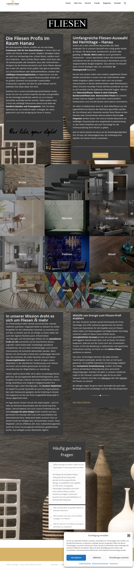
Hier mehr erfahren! (81, 402)
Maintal (123, 378)
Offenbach (105, 378)
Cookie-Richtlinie (85, 563)
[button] (128, 535)
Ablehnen (97, 557)
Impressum (114, 563)
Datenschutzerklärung (100, 563)
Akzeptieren (76, 557)
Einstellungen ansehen (119, 557)
